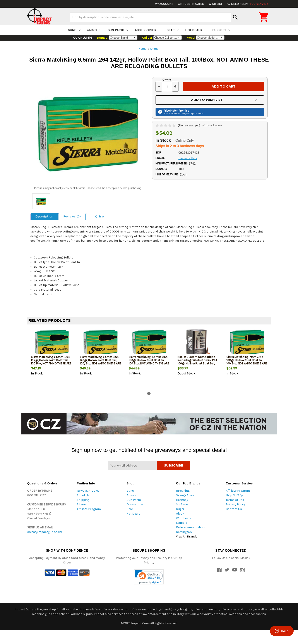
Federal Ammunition (190, 527)
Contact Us (234, 509)
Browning (183, 491)
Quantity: (167, 79)
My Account (164, 4)
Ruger (180, 509)
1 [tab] (149, 393)
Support (219, 30)
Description (44, 216)
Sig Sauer (182, 504)
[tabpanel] (51, 359)
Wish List (215, 4)
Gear (170, 30)
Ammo (92, 30)
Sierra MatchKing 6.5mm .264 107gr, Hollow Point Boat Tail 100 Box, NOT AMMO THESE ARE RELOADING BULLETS (51, 361)
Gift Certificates (191, 4)
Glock (180, 513)
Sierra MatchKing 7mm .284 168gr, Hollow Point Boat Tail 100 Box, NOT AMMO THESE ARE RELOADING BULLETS (246, 361)
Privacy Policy (235, 504)
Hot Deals (193, 30)
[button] (148, 577)
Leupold (181, 523)
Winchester (184, 518)
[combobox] (150, 17)
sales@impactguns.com (44, 532)
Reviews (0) (72, 216)
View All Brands (186, 536)
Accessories (145, 30)
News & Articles (88, 491)
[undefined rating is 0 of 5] (166, 125)
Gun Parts (116, 30)
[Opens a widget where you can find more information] (282, 631)
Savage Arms (185, 495)
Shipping (83, 500)
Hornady (182, 500)
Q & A (99, 216)
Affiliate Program (89, 509)
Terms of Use (235, 500)
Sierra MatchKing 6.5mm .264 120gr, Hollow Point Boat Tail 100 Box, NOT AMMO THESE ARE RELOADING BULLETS (149, 361)
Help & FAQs (234, 495)
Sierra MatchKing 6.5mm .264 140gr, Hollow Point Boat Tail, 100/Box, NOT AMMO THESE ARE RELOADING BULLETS (100, 361)
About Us (83, 495)
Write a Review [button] (212, 125)
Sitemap (83, 504)
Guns (72, 30)
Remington (184, 532)
